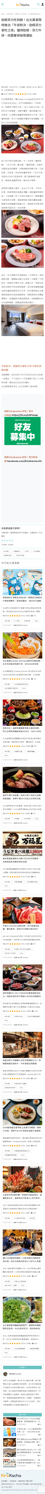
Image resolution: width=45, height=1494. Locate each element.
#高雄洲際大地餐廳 (20, 1084)
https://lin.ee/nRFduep (25, 415)
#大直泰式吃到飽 (19, 1218)
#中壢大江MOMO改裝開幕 (22, 949)
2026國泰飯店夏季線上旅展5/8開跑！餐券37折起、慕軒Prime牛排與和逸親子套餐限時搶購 (22, 1129)
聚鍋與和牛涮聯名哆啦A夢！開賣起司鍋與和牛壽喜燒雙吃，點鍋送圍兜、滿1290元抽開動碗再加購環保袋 (22, 599)
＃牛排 (26, 551)
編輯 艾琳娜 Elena (19, 890)
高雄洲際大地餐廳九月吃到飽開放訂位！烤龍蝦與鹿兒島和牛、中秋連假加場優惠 (22, 1062)
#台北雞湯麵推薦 (19, 1349)
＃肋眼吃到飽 (7, 555)
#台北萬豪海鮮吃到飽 (21, 684)
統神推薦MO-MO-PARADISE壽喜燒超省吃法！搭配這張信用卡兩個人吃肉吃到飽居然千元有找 (22, 995)
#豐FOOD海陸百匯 (20, 1281)
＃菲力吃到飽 (20, 555)
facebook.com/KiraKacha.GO (24, 461)
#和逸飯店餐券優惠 (10, 1155)
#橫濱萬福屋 (18, 882)
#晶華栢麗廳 (31, 751)
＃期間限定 (16, 551)
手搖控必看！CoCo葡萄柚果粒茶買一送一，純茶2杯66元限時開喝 (29, 1430)
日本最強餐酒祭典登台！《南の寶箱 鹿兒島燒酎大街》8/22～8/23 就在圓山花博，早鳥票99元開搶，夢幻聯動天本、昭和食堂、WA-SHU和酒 (29, 1461)
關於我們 (29, 1481)
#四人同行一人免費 (10, 1285)
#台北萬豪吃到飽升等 (11, 688)
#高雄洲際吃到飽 (10, 1088)
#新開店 (16, 819)
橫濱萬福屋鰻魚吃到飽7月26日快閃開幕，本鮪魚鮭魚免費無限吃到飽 (21, 860)
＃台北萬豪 (36, 551)
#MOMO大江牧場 (10, 953)
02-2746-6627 (6, 1487)
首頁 (2, 14)
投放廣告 (4, 1481)
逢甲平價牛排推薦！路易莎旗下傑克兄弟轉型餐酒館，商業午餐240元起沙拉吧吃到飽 (22, 797)
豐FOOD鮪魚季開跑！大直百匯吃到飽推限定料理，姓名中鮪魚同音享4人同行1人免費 (22, 1260)
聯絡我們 (21, 1481)
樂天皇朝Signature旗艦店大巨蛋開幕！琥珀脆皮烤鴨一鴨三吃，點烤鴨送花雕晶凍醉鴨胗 (29, 1441)
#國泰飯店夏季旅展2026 (22, 1151)
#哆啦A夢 (27, 621)
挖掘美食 (10, 14)
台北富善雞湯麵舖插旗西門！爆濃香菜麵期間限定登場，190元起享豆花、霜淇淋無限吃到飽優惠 (22, 1327)
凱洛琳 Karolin (15, 1374)
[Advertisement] (22, 61)
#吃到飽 (7, 621)
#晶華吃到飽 (18, 751)
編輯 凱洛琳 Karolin (21, 625)
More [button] (36, 621)
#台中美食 (27, 819)
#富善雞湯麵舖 (34, 1349)
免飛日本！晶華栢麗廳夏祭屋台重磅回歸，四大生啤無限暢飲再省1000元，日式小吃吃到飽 (22, 730)
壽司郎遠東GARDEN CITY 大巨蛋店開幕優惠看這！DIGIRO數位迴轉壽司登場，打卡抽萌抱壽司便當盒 (29, 1451)
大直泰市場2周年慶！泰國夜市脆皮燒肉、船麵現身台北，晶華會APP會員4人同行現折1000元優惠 (22, 1197)
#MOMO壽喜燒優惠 (33, 1016)
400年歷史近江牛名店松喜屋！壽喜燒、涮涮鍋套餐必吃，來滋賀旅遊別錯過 (29, 1420)
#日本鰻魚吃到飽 (32, 882)
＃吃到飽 (6, 551)
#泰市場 (32, 1218)
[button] (2, 4)
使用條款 (13, 1481)
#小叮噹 (16, 621)
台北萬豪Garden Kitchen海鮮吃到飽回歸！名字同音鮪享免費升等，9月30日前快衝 (22, 662)
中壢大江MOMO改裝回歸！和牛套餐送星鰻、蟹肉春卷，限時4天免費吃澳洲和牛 (21, 927)
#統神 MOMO (18, 1016)
